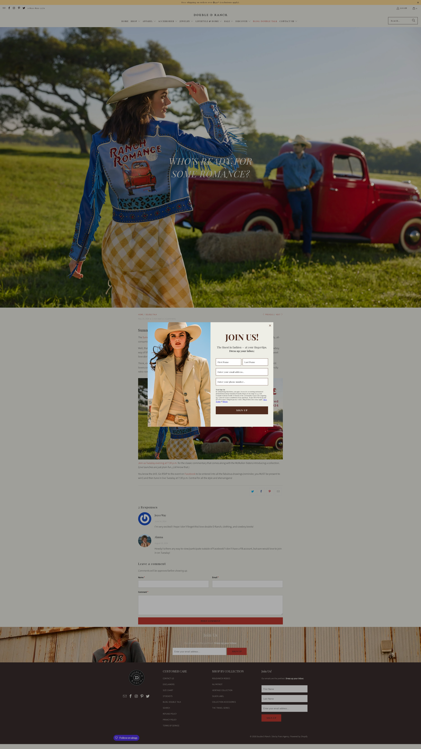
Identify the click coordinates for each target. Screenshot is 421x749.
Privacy (225, 401)
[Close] (270, 326)
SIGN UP (242, 410)
